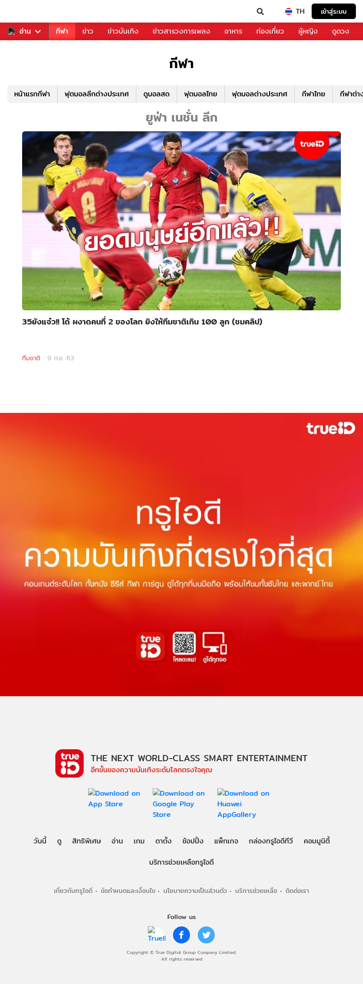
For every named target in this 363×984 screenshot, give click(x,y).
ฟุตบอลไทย (200, 93)
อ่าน (25, 31)
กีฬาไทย (313, 93)
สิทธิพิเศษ (86, 841)
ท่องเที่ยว (270, 31)
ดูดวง (340, 31)
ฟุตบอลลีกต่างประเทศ (97, 93)
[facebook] (181, 935)
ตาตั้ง (163, 841)
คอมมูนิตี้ (317, 841)
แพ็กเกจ (226, 841)
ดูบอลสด (156, 93)
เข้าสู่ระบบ (334, 11)
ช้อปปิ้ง (193, 841)
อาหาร (233, 31)
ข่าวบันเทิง (123, 31)
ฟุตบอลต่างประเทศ (259, 93)
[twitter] (206, 935)
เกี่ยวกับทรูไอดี (73, 890)
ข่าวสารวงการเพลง (181, 31)
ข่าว (87, 31)
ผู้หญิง (308, 31)
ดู (59, 841)
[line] (157, 935)
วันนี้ (40, 841)
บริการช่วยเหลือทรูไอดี (181, 862)
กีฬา (62, 31)
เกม (139, 841)
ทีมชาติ (31, 358)
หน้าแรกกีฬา (32, 93)
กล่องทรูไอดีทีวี (271, 841)
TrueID (24, 11)
